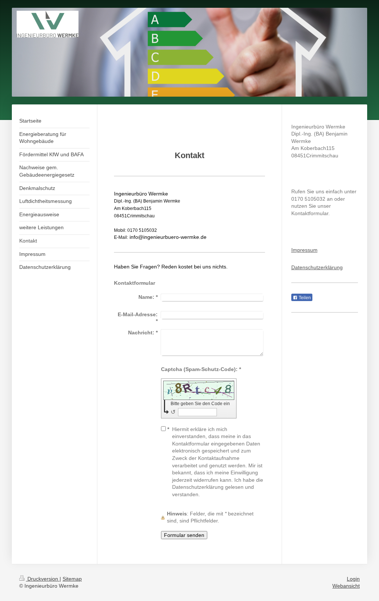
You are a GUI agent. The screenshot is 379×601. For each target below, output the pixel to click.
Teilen (304, 297)
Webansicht (346, 586)
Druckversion (43, 579)
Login (353, 579)
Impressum (304, 250)
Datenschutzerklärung (317, 267)
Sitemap (72, 579)
